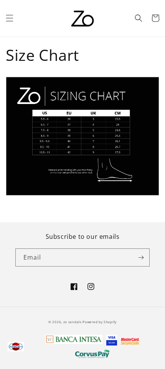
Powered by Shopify (99, 322)
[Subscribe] (140, 257)
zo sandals (73, 322)
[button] (9, 18)
